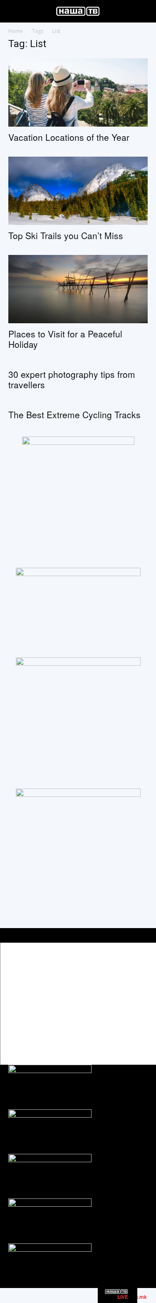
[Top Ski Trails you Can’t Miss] (78, 191)
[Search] (144, 11)
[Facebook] (103, 1035)
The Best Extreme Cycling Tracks (74, 414)
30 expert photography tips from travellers (71, 379)
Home (15, 31)
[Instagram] (121, 1035)
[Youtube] (140, 1035)
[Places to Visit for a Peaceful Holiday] (78, 289)
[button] (14, 11)
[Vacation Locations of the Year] (78, 92)
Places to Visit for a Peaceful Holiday (65, 338)
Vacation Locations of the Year (68, 137)
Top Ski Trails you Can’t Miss (65, 235)
